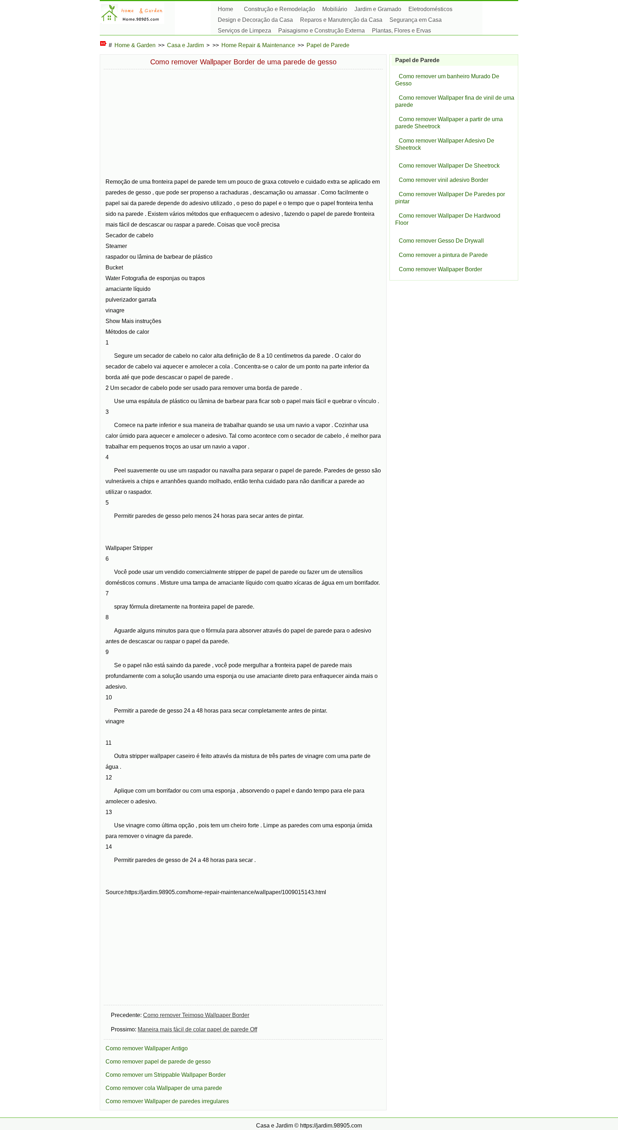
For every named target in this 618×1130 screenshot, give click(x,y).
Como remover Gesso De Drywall (441, 241)
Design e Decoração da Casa (255, 20)
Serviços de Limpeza (244, 31)
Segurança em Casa (415, 20)
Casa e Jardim (185, 45)
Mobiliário (334, 9)
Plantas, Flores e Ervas (401, 31)
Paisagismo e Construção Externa (321, 31)
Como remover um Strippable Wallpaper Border (166, 1075)
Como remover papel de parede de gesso (158, 1062)
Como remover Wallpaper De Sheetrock (449, 166)
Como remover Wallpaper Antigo (147, 1048)
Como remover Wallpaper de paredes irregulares (167, 1101)
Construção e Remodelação (279, 9)
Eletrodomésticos (430, 9)
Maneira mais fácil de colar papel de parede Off (197, 1029)
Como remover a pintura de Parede (443, 255)
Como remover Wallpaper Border (440, 269)
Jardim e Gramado (377, 9)
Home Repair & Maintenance (258, 45)
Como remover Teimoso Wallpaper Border (196, 1015)
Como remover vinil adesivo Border (443, 180)
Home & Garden (135, 45)
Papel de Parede (327, 45)
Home (225, 9)
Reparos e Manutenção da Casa (341, 20)
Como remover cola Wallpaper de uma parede (164, 1088)
